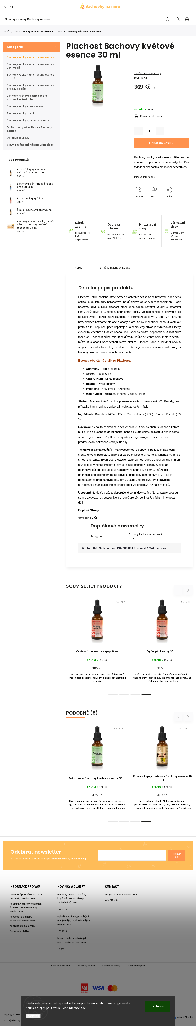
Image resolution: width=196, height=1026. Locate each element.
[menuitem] (27, 19)
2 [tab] (124, 694)
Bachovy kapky (86, 966)
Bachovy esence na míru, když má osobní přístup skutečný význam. (71, 898)
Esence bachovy (60, 966)
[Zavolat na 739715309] (5, 7)
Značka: (147, 73)
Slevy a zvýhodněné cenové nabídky (30, 145)
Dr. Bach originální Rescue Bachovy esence (29, 129)
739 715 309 (111, 900)
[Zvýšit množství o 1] (160, 131)
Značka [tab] (115, 268)
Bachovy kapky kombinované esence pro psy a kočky (30, 87)
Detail (106, 624)
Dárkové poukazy (18, 138)
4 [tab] (146, 694)
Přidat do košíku (161, 143)
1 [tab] (113, 694)
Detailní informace (144, 177)
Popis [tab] (78, 268)
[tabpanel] (97, 645)
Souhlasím (158, 1006)
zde (83, 1008)
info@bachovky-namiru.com (121, 895)
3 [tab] (135, 694)
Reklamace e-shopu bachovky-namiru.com (22, 919)
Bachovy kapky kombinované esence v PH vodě (30, 66)
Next (188, 590)
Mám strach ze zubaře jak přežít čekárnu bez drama (72, 940)
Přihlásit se (176, 855)
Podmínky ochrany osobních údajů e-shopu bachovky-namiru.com (26, 907)
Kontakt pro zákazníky (22, 926)
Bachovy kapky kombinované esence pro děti (30, 76)
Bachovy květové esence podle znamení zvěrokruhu (27, 97)
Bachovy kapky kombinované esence (30, 57)
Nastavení (33, 1016)
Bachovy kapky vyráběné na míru (28, 120)
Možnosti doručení (151, 116)
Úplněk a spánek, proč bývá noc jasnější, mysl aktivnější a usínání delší (73, 920)
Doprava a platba (19, 931)
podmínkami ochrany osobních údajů (67, 858)
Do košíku (88, 624)
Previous (179, 590)
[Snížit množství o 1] (138, 131)
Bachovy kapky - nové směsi (25, 106)
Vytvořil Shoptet (185, 1017)
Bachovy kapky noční (20, 113)
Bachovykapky (136, 966)
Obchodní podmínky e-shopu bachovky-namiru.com (26, 896)
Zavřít (177, 206)
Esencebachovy (111, 966)
